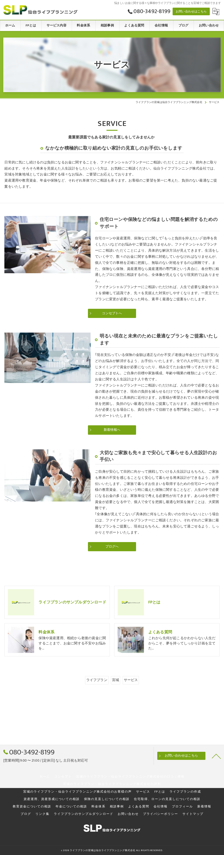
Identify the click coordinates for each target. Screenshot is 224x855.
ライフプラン (96, 680)
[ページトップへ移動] (216, 756)
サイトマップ (192, 814)
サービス (131, 680)
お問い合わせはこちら (191, 11)
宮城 (115, 680)
